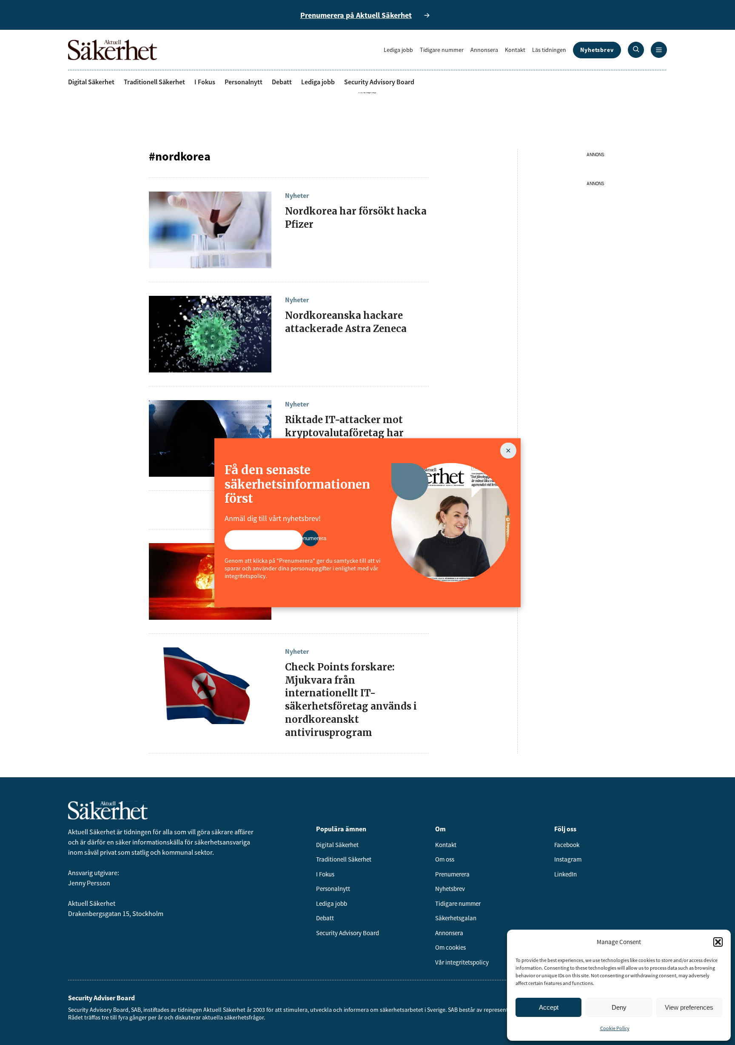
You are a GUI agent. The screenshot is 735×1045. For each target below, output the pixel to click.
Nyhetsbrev (597, 50)
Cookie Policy (615, 1028)
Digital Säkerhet (91, 81)
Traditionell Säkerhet (154, 81)
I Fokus (204, 81)
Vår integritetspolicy (462, 962)
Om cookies (450, 947)
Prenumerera (452, 874)
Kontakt (515, 50)
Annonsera (484, 50)
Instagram (567, 859)
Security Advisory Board (379, 81)
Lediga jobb (398, 50)
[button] (718, 942)
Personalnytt (243, 81)
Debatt (282, 81)
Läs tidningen (549, 50)
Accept (548, 1007)
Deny (619, 1007)
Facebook (566, 845)
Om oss (444, 859)
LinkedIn (565, 874)
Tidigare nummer (442, 50)
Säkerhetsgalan (455, 918)
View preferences (689, 1007)
